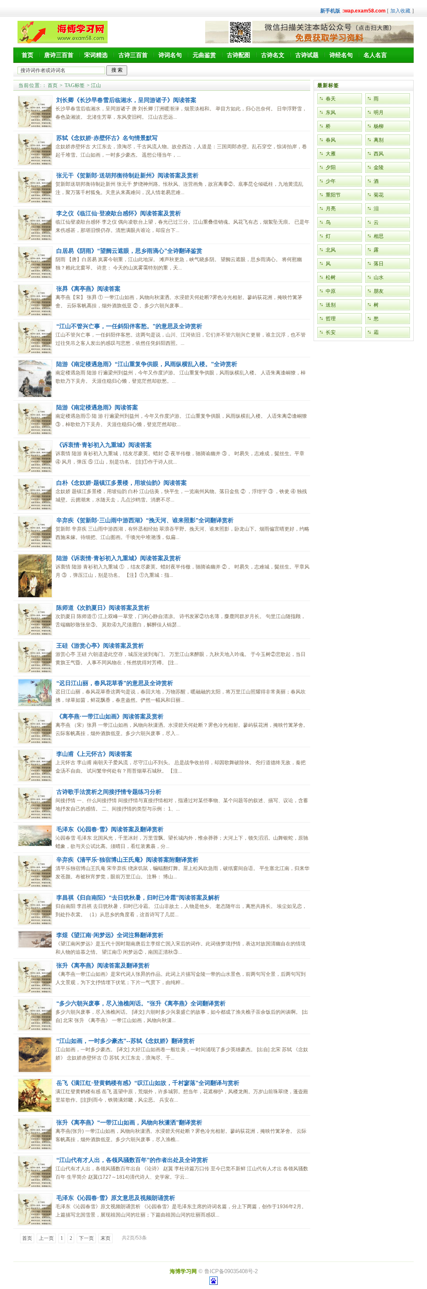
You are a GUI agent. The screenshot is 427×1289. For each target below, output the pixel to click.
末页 (105, 1238)
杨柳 (379, 126)
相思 (379, 236)
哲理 (331, 319)
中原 (331, 291)
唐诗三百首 (58, 55)
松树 (331, 277)
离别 (379, 140)
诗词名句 (170, 55)
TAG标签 (75, 85)
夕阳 (331, 167)
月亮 (331, 209)
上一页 (46, 1238)
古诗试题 (307, 55)
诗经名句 (341, 55)
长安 (331, 332)
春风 (331, 140)
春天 (331, 99)
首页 (27, 55)
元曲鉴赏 (204, 55)
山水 (379, 277)
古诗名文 (272, 55)
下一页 (86, 1238)
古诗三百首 (133, 55)
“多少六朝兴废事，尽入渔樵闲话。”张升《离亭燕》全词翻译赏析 (141, 1003)
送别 (331, 305)
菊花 (379, 195)
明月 (379, 112)
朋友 (379, 291)
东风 (331, 112)
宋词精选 (96, 55)
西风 (379, 154)
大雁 (331, 154)
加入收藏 (400, 11)
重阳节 (333, 195)
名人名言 (375, 55)
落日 (379, 264)
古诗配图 (238, 55)
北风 (331, 250)
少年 (331, 181)
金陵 (379, 167)
